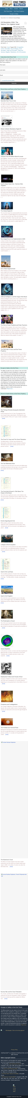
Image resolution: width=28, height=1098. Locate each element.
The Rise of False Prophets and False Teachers (14, 325)
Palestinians (13, 52)
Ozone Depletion (5, 649)
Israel (8, 47)
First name (2, 64)
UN (18, 52)
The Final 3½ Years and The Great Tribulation (13, 439)
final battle (7, 48)
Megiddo (8, 52)
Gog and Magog (14, 48)
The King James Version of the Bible (10, 1073)
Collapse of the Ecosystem (8, 544)
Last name (2, 70)
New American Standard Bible (8, 1076)
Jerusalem (3, 50)
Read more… (24, 1024)
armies (2, 48)
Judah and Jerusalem (12, 50)
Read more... (10, 388)
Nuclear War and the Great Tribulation (11, 991)
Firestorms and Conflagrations (9, 704)
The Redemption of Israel (8, 621)
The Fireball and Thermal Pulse (9, 727)
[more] (3, 418)
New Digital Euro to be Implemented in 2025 (13, 239)
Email (1, 75)
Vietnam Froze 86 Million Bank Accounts (12, 156)
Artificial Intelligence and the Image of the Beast (14, 296)
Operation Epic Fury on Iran (8, 101)
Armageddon (20, 47)
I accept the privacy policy (8, 80)
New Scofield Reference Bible (10, 1068)
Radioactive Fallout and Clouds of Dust (11, 676)
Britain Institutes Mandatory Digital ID (11, 129)
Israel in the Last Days (7, 571)
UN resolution (22, 52)
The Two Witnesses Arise (8, 463)
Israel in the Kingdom (6, 596)
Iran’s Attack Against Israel (8, 268)
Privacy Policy (14, 1049)
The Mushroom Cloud (7, 859)
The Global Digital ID (6, 211)
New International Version (15, 1063)
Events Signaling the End (8, 521)
